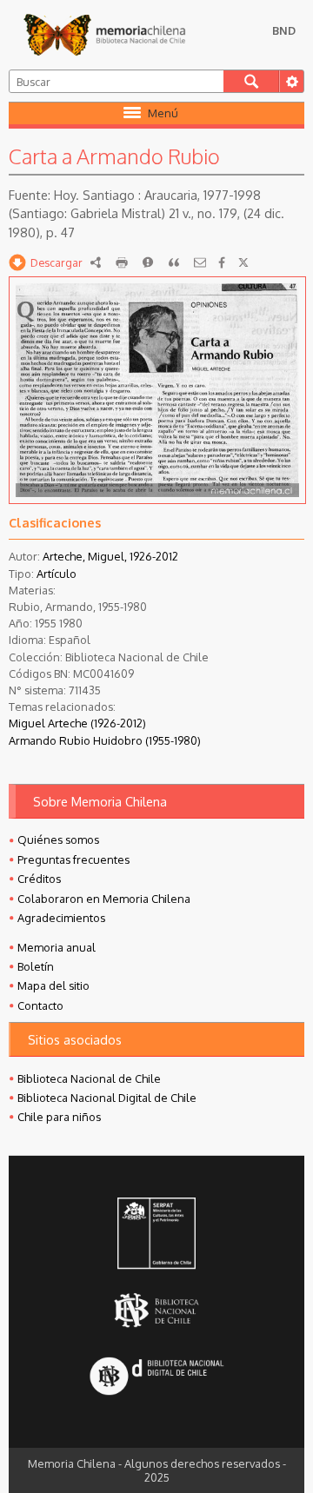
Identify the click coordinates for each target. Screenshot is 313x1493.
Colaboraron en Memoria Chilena (103, 899)
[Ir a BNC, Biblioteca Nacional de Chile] (157, 1310)
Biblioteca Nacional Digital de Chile (106, 1098)
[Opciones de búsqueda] (291, 81)
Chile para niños (59, 1117)
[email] (200, 262)
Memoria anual (56, 947)
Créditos (39, 879)
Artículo (57, 574)
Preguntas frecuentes (73, 859)
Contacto (40, 1005)
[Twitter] (243, 262)
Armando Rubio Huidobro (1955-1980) (105, 740)
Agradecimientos (61, 918)
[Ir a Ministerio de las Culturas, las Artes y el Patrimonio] (157, 1234)
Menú (163, 113)
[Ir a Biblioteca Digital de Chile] (157, 1377)
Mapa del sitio (53, 985)
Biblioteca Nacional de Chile (89, 1078)
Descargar (56, 262)
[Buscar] (251, 81)
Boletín (35, 966)
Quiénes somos (58, 839)
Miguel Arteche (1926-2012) (77, 723)
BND (284, 30)
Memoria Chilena (104, 34)
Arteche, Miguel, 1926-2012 (110, 556)
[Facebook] (221, 262)
